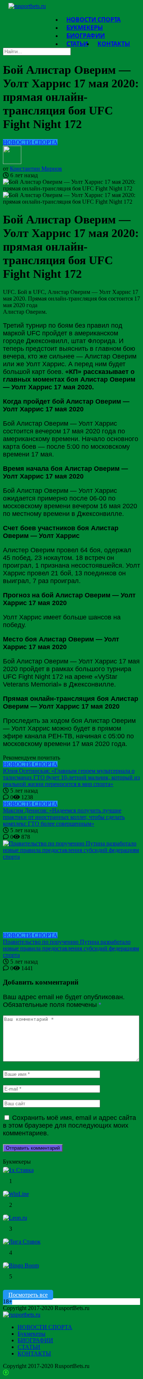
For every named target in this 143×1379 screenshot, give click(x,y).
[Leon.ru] (15, 1218)
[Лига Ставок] (22, 1241)
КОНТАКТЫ (114, 44)
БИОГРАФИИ (35, 1340)
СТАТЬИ (77, 44)
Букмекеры (31, 1334)
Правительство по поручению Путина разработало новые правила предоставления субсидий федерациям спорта (71, 948)
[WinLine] (16, 1194)
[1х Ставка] (18, 1170)
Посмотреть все (28, 1295)
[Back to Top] (6, 1372)
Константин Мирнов (36, 168)
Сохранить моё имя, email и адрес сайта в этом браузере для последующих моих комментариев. (69, 1125)
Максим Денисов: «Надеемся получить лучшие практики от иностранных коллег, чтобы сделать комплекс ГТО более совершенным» (64, 817)
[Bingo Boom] (21, 1265)
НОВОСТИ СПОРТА (30, 142)
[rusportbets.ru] (27, 6)
